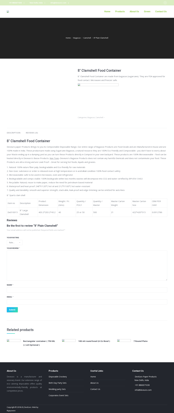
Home (68, 38)
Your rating (13, 237)
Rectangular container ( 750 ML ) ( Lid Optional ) (39, 343)
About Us (94, 383)
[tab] (13, 131)
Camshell (87, 38)
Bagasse (77, 38)
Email (10, 297)
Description (13, 132)
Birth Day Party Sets (57, 383)
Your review (13, 248)
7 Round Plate (140, 341)
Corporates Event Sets (58, 395)
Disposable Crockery (58, 376)
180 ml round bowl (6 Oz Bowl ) (94, 341)
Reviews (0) (32, 132)
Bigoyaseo (11, 410)
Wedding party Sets (57, 389)
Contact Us (95, 389)
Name (10, 285)
